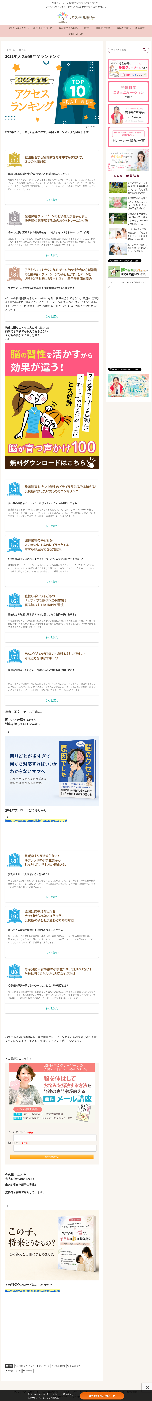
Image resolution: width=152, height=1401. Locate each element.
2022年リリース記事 (26, 1366)
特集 (10, 1366)
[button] (144, 49)
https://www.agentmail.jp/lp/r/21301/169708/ (36, 820)
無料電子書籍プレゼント (100, 1395)
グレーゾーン (44, 1366)
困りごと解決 (75, 1366)
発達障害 (29, 1371)
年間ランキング (14, 1371)
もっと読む (52, 199)
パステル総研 (59, 1366)
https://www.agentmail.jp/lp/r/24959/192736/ (32, 1290)
